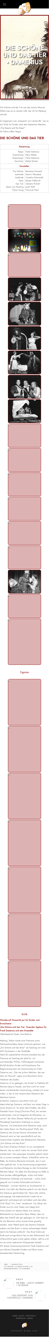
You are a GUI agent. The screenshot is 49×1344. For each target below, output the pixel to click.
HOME (14, 1316)
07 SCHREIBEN (24, 1269)
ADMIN (30, 1318)
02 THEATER (8, 1267)
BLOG (21, 1316)
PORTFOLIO (30, 1316)
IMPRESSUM (20, 1318)
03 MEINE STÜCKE (22, 1267)
